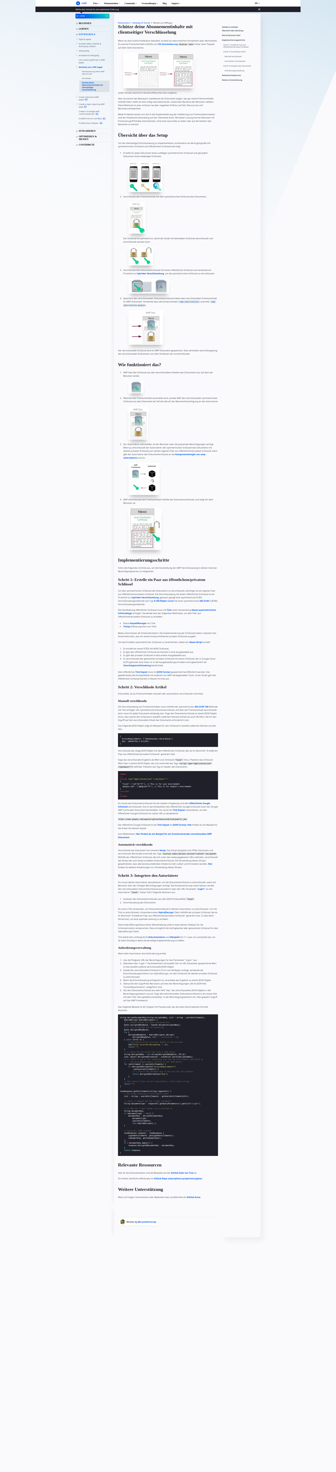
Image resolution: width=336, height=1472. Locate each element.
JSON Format (163, 672)
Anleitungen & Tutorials (141, 23)
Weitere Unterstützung (232, 80)
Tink (169, 610)
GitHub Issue (193, 1197)
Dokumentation (111, 3)
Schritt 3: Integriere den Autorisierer (237, 66)
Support (175, 3)
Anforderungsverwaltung (234, 71)
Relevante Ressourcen (231, 75)
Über (95, 3)
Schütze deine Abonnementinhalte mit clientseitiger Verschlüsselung (92, 86)
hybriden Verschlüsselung (150, 273)
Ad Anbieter (86, 78)
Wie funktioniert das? (231, 35)
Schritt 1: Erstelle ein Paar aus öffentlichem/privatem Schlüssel (235, 46)
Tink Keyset (141, 672)
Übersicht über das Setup (232, 31)
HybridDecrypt (166, 912)
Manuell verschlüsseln (233, 56)
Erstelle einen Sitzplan (89, 123)
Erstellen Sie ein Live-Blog (90, 118)
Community (129, 3)
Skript (162, 850)
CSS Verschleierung (168, 44)
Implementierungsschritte (233, 40)
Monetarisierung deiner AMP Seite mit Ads (93, 72)
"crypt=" (201, 889)
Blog (165, 3)
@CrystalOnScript (147, 1221)
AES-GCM (204, 600)
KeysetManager (138, 623)
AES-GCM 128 (201, 706)
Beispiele (175, 937)
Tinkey (126, 626)
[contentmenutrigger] (240, 28)
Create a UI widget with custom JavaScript (89, 112)
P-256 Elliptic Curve (164, 600)
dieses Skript (195, 642)
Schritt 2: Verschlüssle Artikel (234, 52)
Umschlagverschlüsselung (137, 665)
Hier (189, 824)
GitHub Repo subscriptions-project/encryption (178, 1178)
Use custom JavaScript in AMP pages (92, 61)
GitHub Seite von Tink (182, 1172)
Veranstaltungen (148, 3)
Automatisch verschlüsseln (235, 61)
